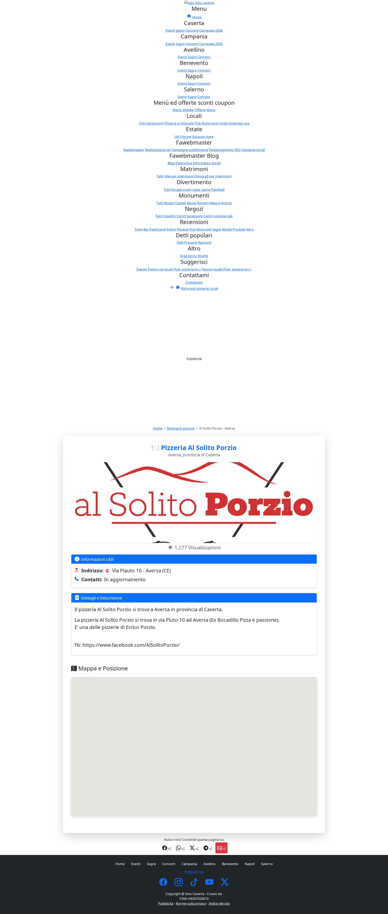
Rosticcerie (210, 123)
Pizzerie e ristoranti (179, 123)
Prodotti (239, 229)
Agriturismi (155, 123)
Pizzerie (183, 229)
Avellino (209, 864)
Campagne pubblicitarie (190, 150)
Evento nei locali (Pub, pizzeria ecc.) (175, 269)
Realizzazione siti (158, 150)
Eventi (170, 30)
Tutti (142, 123)
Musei (191, 203)
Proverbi (190, 242)
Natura (215, 203)
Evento (142, 269)
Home (194, 17)
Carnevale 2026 (210, 30)
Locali (214, 288)
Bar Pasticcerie (154, 229)
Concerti (192, 30)
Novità (227, 229)
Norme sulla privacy (191, 903)
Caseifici (169, 216)
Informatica (202, 163)
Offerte (200, 110)
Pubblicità (165, 903)
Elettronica (183, 163)
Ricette (203, 256)
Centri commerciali (217, 216)
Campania (189, 864)
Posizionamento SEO (225, 150)
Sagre (180, 30)
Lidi (177, 136)
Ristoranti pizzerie (195, 288)
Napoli (250, 864)
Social (216, 163)
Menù (211, 110)
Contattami (194, 282)
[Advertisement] (194, 321)
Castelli (180, 203)
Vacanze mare (203, 136)
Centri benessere (190, 216)
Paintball (218, 189)
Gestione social (253, 150)
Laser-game (201, 189)
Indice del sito (219, 903)
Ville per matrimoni (179, 176)
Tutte (138, 229)
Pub (198, 123)
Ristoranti (203, 229)
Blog (171, 163)
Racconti (204, 242)
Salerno (267, 864)
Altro (250, 229)
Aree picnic (188, 256)
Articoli (226, 203)
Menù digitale (183, 110)
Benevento (230, 864)
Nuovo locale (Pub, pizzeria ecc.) (226, 269)
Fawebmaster (133, 150)
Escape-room (181, 189)
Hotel (223, 123)
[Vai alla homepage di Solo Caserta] (199, 2)
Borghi (169, 203)
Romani (203, 203)
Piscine (185, 136)
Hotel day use (239, 123)
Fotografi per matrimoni (213, 176)
